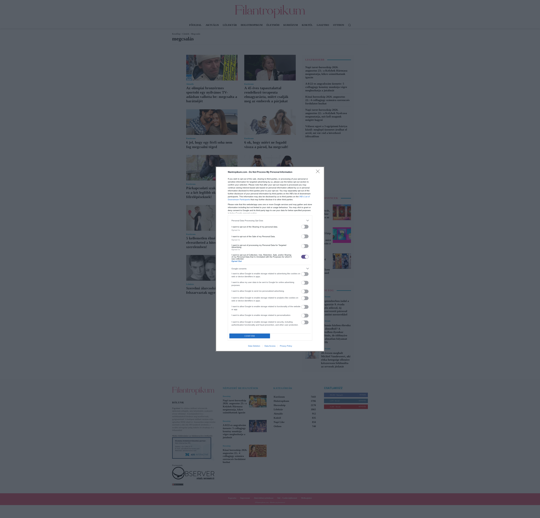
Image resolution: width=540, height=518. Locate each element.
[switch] (305, 227)
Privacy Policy (286, 346)
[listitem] (270, 220)
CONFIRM (250, 336)
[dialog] (270, 259)
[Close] (318, 172)
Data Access (270, 346)
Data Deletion (254, 346)
